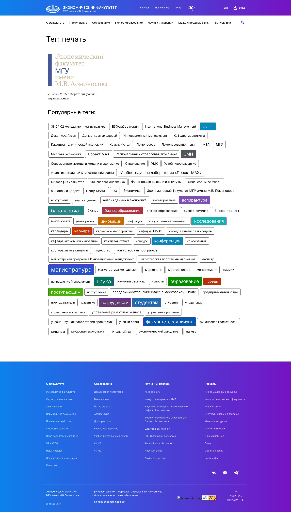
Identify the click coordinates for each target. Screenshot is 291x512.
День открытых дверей (99, 135)
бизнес (93, 211)
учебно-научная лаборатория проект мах (82, 322)
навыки (228, 269)
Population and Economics (159, 443)
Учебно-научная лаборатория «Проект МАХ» (160, 172)
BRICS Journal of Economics (160, 435)
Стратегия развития (57, 428)
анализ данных (86, 200)
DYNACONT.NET (236, 500)
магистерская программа (137, 250)
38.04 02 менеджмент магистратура (78, 126)
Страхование (135, 163)
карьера (82, 231)
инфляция (135, 221)
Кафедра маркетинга (189, 135)
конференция (196, 241)
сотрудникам (114, 302)
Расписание (162, 7)
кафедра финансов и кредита (190, 231)
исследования (209, 221)
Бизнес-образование (129, 22)
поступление (96, 292)
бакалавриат (66, 211)
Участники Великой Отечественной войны (82, 172)
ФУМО (97, 443)
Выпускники (223, 22)
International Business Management (170, 126)
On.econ (145, 7)
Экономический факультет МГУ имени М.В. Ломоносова (190, 191)
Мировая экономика (66, 154)
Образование (101, 22)
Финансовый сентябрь (204, 182)
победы (212, 281)
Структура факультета (59, 399)
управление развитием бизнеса (116, 312)
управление (193, 302)
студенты (172, 302)
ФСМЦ (98, 450)
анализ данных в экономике (125, 200)
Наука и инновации (160, 22)
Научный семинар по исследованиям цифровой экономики (166, 408)
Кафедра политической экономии (77, 144)
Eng (226, 7)
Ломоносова (146, 144)
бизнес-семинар (196, 211)
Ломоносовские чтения (179, 144)
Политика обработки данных (108, 501)
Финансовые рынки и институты (156, 182)
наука (104, 281)
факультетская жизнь (169, 321)
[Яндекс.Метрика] (189, 498)
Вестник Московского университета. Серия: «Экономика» (166, 419)
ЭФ (115, 191)
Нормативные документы (61, 413)
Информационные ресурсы (221, 391)
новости (158, 281)
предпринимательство (220, 292)
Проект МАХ (98, 154)
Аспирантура (101, 413)
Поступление (78, 22)
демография (85, 221)
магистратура (71, 269)
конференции (167, 240)
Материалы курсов (216, 421)
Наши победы (54, 450)
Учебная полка (213, 406)
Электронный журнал (157, 428)
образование (184, 281)
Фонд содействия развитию (62, 435)
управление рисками (163, 312)
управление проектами (68, 312)
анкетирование (164, 200)
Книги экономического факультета (225, 399)
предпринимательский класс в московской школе (154, 292)
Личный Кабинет (214, 435)
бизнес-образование (162, 211)
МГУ (219, 144)
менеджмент (207, 270)
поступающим (66, 292)
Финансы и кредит (65, 191)
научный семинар (131, 281)
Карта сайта (212, 458)
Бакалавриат (101, 399)
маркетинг (153, 270)
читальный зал (122, 331)
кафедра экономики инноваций (74, 241)
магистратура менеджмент (118, 269)
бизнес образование (122, 210)
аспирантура (194, 200)
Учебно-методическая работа (111, 435)
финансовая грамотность (218, 322)
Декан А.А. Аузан (63, 135)
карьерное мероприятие (114, 231)
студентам (146, 302)
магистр (208, 259)
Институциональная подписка (222, 413)
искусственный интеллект (168, 221)
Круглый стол (120, 144)
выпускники (60, 221)
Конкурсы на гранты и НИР (160, 399)
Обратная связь (214, 450)
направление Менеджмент (70, 281)
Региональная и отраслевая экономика (146, 154)
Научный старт (153, 450)
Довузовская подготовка (108, 391)
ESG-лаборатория (125, 126)
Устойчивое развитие (180, 163)
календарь (59, 231)
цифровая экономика (87, 331)
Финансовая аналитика (108, 182)
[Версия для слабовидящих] (191, 8)
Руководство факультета (60, 391)
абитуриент (59, 200)
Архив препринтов (155, 458)
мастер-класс (179, 270)
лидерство (102, 250)
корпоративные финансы (69, 250)
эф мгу (191, 331)
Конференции (152, 391)
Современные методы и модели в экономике (85, 163)
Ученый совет (54, 406)
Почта (178, 7)
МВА (206, 144)
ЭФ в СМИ (52, 443)
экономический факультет (159, 331)
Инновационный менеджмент (145, 135)
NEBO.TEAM (236, 495)
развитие (88, 302)
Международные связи (193, 22)
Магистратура (102, 406)
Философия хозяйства (67, 182)
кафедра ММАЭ (150, 231)
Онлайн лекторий (215, 428)
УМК (154, 163)
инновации (111, 221)
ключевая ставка (116, 241)
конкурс (142, 241)
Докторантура (102, 421)
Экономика (132, 191)
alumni (208, 126)
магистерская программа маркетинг (167, 259)
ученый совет (129, 322)
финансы (58, 331)
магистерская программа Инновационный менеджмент (92, 259)
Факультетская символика (61, 458)
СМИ (188, 154)
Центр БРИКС (96, 191)
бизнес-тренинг (227, 211)
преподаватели (63, 302)
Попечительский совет (59, 421)
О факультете (55, 22)
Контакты (51, 465)
